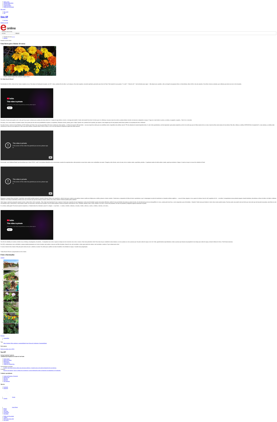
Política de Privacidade (8, 7)
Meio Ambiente (7, 343)
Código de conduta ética (8, 364)
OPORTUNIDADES (8, 3)
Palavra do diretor (7, 360)
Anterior (2, 257)
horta (27, 343)
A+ (14, 36)
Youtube (5, 398)
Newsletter (5, 413)
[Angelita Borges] (11, 269)
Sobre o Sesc (6, 1)
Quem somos (6, 359)
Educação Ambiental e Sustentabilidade (38, 343)
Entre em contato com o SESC (7, 349)
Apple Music (15, 407)
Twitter (13, 397)
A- (12, 36)
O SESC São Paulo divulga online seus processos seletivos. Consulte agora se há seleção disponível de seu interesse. (29, 367)
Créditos (5, 417)
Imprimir (5, 38)
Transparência (6, 362)
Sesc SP (4, 16)
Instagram (5, 388)
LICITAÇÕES (6, 4)
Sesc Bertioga (6, 381)
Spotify (5, 410)
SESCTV (5, 380)
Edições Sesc (6, 377)
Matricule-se (6, 361)
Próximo (2, 335)
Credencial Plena (7, 5)
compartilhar (6, 338)
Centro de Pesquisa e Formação (10, 376)
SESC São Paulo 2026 (8, 418)
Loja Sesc (5, 20)
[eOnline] (8, 30)
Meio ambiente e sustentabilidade (18, 343)
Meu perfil (5, 12)
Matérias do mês (4, 22)
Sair (4, 13)
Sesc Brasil (6, 420)
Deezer (5, 408)
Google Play (6, 412)
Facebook (5, 387)
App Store (5, 411)
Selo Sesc (5, 378)
